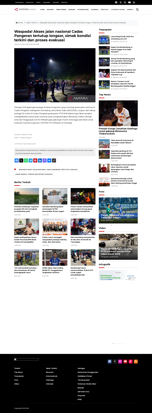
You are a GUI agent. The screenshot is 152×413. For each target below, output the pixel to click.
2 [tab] (115, 225)
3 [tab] (118, 225)
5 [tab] (125, 225)
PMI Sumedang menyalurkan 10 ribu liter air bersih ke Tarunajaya (83, 239)
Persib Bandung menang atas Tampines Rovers (117, 216)
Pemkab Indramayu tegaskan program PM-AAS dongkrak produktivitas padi (26, 209)
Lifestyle (104, 9)
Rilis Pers (64, 2)
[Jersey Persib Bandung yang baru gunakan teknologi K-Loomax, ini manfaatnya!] (104, 62)
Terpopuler (46, 2)
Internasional (83, 9)
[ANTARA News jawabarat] (25, 9)
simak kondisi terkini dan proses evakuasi (34, 174)
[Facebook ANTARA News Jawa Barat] (116, 2)
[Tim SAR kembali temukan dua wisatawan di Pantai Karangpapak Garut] (26, 257)
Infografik (104, 264)
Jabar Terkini (61, 9)
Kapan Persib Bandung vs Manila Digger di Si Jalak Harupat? (121, 49)
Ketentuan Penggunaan (88, 372)
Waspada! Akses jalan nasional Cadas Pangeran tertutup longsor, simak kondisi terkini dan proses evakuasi (83, 23)
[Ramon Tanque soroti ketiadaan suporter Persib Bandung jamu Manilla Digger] (104, 85)
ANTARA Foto (83, 392)
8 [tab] (127, 261)
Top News (55, 2)
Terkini (38, 2)
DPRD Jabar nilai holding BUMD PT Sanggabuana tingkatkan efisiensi (52, 270)
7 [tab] (123, 261)
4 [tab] (122, 225)
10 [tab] (133, 261)
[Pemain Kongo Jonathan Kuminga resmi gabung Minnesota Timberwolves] (118, 113)
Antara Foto (30, 2)
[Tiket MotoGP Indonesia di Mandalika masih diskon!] (104, 144)
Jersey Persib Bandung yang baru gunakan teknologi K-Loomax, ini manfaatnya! (123, 61)
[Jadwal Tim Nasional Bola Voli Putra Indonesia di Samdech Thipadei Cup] (104, 73)
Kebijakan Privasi (85, 376)
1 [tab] (111, 225)
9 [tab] (130, 261)
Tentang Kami (84, 380)
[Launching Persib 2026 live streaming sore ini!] (104, 40)
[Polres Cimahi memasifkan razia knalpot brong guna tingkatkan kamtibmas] (83, 196)
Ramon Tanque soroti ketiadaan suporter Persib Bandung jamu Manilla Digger (123, 83)
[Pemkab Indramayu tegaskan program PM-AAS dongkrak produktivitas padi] (26, 196)
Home (42, 9)
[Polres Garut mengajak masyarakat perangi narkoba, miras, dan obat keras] (54, 227)
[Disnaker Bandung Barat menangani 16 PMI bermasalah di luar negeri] (54, 196)
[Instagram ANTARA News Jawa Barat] (125, 2)
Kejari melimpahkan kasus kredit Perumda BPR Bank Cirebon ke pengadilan (25, 239)
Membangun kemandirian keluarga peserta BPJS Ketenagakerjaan (115, 333)
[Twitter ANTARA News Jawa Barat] (121, 2)
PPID (80, 399)
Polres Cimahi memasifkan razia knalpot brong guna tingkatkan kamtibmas (82, 209)
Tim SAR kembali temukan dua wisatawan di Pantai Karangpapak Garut (25, 270)
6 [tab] (120, 261)
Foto (101, 191)
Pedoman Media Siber (87, 384)
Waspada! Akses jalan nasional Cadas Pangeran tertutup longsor (48, 169)
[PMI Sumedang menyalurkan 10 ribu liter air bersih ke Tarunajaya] (83, 227)
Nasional (50, 9)
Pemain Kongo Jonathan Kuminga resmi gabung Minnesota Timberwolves (118, 131)
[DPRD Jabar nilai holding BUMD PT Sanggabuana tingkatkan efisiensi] (54, 257)
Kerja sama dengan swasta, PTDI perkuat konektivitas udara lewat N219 (116, 251)
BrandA (81, 388)
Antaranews (19, 2)
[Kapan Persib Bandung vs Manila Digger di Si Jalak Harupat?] (104, 50)
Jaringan (81, 368)
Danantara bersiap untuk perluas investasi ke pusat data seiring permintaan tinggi (124, 181)
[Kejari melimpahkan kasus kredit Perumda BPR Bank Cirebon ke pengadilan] (26, 227)
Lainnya (130, 9)
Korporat (81, 396)
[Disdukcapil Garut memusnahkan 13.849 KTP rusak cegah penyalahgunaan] (83, 257)
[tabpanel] (118, 210)
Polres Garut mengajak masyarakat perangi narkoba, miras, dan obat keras (54, 239)
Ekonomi (72, 9)
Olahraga (94, 9)
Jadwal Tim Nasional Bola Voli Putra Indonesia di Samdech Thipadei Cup (123, 72)
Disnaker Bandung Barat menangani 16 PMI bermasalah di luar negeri (53, 209)
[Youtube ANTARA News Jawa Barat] (129, 2)
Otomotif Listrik (118, 9)
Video (102, 228)
